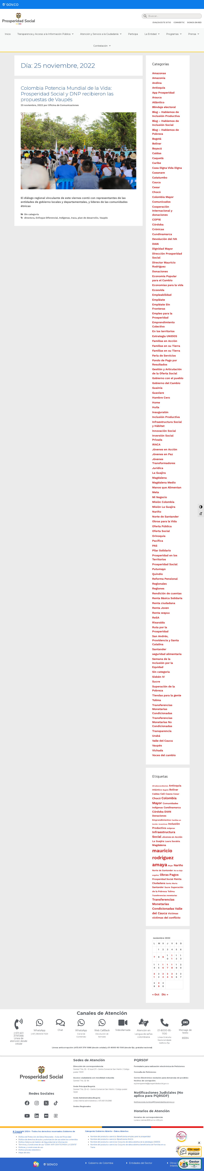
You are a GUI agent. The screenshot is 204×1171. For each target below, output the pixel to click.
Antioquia (158, 87)
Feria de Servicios (164, 355)
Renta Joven (160, 607)
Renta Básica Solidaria (167, 598)
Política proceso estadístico (29, 1150)
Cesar (156, 187)
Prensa (192, 34)
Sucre (156, 681)
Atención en (143, 1030)
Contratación (100, 45)
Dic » (165, 994)
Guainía (157, 387)
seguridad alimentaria (167, 654)
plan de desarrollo (88, 218)
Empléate (158, 299)
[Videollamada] (123, 1023)
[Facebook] (27, 1103)
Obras (164, 875)
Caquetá (158, 158)
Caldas (156, 153)
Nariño (156, 511)
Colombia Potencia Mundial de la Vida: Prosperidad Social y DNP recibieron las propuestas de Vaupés (67, 93)
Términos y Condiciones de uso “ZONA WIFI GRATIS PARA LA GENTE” (47, 1145)
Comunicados (161, 201)
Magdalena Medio (164, 482)
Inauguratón (160, 412)
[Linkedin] (36, 1116)
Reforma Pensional (165, 578)
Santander (159, 649)
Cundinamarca (162, 234)
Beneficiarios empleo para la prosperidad (133, 1137)
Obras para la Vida (164, 521)
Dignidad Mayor (162, 248)
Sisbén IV (158, 676)
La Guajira (159, 472)
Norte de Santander (165, 516)
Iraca (73, 218)
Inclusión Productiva (166, 417)
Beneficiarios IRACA (125, 1139)
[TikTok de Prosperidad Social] (56, 1103)
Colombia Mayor (163, 197)
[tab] (102, 1163)
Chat (60, 1030)
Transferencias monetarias (164, 895)
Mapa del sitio (24, 1153)
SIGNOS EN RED (194, 22)
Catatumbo (159, 177)
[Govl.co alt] (10, 4)
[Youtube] (27, 1116)
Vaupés (104, 218)
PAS (154, 545)
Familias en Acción (164, 341)
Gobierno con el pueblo (167, 378)
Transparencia (161, 731)
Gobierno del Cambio (166, 383)
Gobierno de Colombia (100, 1163)
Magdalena (159, 477)
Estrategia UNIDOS (164, 336)
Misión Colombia (163, 501)
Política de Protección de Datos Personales (35, 1137)
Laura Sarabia (172, 841)
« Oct (155, 994)
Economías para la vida (167, 285)
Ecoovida (158, 290)
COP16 (156, 219)
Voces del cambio (164, 755)
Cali (162, 793)
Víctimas (173, 913)
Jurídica (157, 468)
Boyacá (157, 148)
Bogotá (156, 138)
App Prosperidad (163, 92)
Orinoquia (158, 536)
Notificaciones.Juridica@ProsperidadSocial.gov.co (154, 1102)
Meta (155, 492)
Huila (155, 407)
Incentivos (163, 824)
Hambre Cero (161, 397)
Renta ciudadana (163, 603)
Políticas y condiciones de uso (30, 1147)
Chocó (156, 192)
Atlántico (158, 102)
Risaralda (158, 622)
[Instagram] (36, 1103)
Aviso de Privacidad (63, 1137)
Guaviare (158, 392)
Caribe (156, 162)
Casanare (158, 172)
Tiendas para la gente (166, 695)
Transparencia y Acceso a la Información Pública (43, 34)
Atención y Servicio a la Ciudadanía (99, 34)
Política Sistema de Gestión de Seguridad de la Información (43, 1142)
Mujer (170, 866)
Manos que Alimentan (166, 487)
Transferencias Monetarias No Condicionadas (162, 722)
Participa (133, 34)
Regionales (159, 583)
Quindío (157, 574)
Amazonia (158, 78)
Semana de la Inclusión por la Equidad (162, 663)
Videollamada (122, 1030)
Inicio (8, 34)
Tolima (156, 700)
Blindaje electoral (164, 107)
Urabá (156, 735)
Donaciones (160, 271)
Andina (157, 82)
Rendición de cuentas (167, 593)
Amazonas (159, 73)
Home (156, 402)
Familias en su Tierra (166, 345)
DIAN (155, 243)
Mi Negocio (159, 497)
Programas (172, 34)
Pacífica (157, 540)
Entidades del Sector (140, 1163)
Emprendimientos (161, 820)
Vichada (157, 750)
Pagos (173, 875)
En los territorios (163, 331)
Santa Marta (171, 883)
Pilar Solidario (161, 550)
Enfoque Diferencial (47, 218)
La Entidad (151, 34)
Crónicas (158, 229)
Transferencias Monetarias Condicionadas (162, 709)
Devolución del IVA (164, 239)
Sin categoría (31, 214)
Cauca (156, 182)
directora (29, 218)
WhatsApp (39, 1030)
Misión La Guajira (163, 506)
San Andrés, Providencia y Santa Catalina (165, 640)
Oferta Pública (162, 526)
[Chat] (60, 1023)
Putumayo (159, 569)
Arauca (157, 97)
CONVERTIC (179, 22)
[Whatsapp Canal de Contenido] (40, 1023)
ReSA (155, 617)
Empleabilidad (161, 294)
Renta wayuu (161, 612)
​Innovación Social (164, 430)
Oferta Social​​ (161, 531)
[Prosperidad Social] (18, 18)
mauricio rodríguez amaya (163, 857)
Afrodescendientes (160, 786)
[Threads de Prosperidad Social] (56, 1116)
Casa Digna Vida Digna (167, 167)
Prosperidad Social (164, 564)
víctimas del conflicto (166, 917)
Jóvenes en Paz (162, 454)
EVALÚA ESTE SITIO (162, 22)
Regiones (158, 588)
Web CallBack (102, 1030)
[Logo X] (46, 1103)
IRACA (156, 444)
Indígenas (64, 218)
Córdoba (158, 224)
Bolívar (156, 143)
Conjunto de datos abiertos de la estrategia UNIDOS (138, 1142)
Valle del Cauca (162, 740)
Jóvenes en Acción (164, 449)
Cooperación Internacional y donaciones (162, 210)
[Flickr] (46, 1116)
